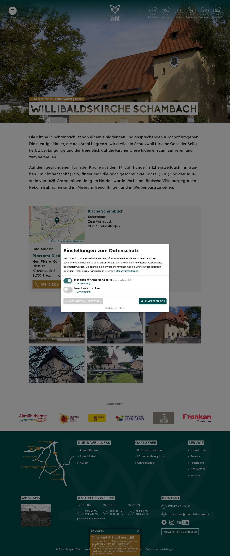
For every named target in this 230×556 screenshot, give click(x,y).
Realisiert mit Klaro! (115, 308)
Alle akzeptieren (152, 301)
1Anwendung (82, 283)
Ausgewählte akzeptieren (83, 301)
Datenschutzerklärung (126, 271)
